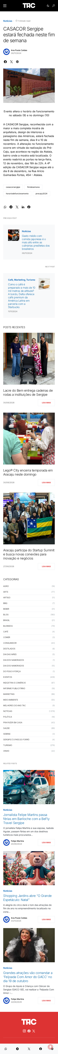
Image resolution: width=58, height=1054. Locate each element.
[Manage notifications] (50, 1046)
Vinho (6, 751)
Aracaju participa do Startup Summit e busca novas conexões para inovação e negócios (28, 554)
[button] (4, 5)
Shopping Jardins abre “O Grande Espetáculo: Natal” (27, 898)
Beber (6, 609)
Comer (6, 637)
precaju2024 (41, 193)
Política (7, 717)
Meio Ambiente (10, 700)
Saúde (6, 728)
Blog (5, 614)
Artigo (6, 597)
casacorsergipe (13, 187)
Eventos (7, 677)
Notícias (7, 20)
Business (8, 626)
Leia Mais (46, 403)
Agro (6, 586)
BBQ (5, 603)
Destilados (9, 648)
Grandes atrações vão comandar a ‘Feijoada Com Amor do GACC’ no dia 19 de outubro (28, 977)
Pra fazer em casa (12, 722)
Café (10, 279)
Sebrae (6, 734)
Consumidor (10, 643)
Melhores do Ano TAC (14, 705)
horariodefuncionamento (17, 193)
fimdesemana (33, 187)
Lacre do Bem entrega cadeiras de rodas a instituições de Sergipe (28, 393)
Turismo (30, 279)
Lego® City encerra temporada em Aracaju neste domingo (28, 472)
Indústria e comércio (14, 683)
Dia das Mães (10, 654)
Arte (5, 592)
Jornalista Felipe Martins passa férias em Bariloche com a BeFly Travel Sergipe (26, 819)
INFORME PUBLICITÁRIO (14, 688)
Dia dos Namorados (13, 660)
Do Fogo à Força (12, 671)
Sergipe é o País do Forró (16, 739)
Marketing (19, 279)
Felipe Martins (17, 841)
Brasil (6, 620)
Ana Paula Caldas (19, 50)
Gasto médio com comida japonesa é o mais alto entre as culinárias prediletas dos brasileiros (36, 242)
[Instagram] (24, 1030)
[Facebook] (29, 1030)
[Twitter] (33, 1030)
